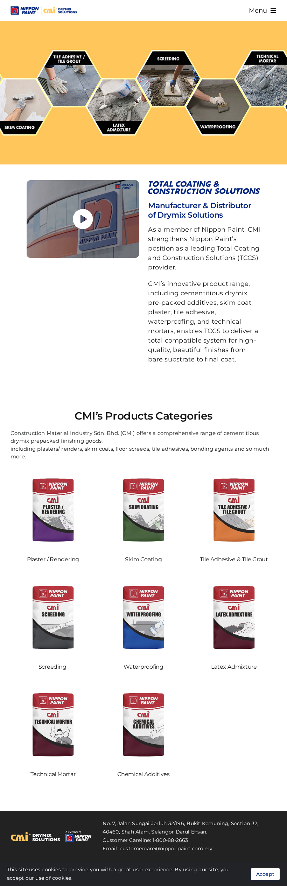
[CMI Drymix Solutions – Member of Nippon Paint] (43, 8)
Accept (265, 874)
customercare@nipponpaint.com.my (166, 848)
